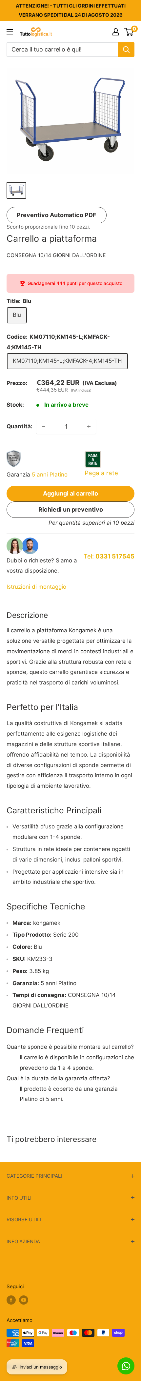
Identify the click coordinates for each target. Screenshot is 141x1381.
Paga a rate (101, 473)
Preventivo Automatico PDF (56, 215)
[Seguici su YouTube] (23, 1300)
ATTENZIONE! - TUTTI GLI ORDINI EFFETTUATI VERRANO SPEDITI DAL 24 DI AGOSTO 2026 (71, 10)
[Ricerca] (126, 49)
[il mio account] (115, 31)
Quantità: (19, 426)
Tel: (109, 556)
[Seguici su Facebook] (11, 1300)
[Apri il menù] (10, 31)
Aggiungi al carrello (70, 493)
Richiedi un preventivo (70, 509)
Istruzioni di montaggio (36, 586)
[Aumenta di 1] (89, 427)
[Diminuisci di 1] (43, 427)
